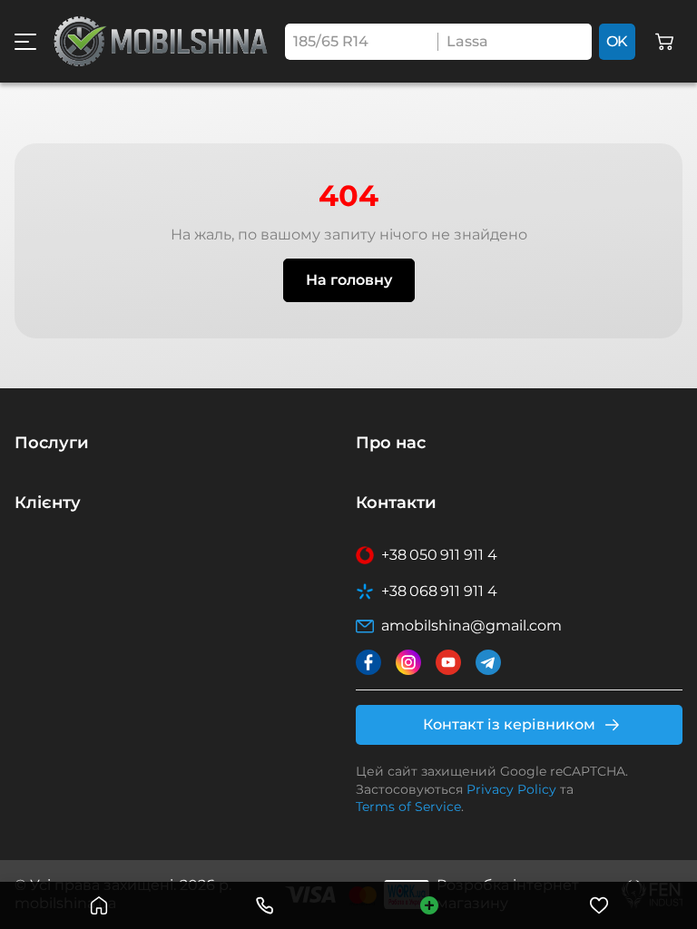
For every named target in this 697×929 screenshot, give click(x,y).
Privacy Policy (511, 789)
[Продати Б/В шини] (429, 905)
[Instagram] (408, 662)
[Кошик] (664, 42)
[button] (25, 42)
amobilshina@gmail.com (471, 625)
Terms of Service (408, 806)
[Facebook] (368, 662)
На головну (349, 279)
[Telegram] (488, 662)
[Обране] (599, 905)
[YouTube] (448, 662)
